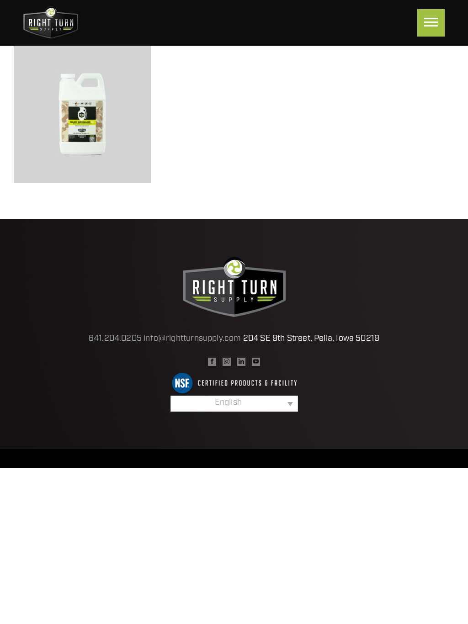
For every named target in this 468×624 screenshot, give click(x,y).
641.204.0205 (115, 339)
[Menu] (431, 23)
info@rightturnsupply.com (192, 339)
